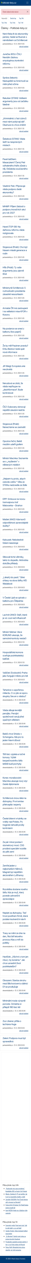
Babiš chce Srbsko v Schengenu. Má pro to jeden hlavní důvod (13, 736)
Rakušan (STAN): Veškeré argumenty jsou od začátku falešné (15, 101)
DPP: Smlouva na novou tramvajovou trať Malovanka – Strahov (14, 502)
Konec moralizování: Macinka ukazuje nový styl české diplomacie (15, 780)
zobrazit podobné (23, 46)
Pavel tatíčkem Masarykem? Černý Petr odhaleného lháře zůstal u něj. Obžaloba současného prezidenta (15, 165)
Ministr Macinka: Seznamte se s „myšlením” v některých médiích (15, 461)
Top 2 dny (4, 22)
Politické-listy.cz (8, 2)
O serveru (22, 1258)
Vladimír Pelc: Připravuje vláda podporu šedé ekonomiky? (14, 189)
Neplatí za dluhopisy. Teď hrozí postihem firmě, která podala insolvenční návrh (15, 916)
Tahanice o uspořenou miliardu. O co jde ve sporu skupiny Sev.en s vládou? (15, 693)
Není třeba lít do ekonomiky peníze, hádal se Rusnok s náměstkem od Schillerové (15, 36)
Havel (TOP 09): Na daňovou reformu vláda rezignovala (13, 229)
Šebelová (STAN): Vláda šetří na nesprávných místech (14, 142)
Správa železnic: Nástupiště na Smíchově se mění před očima (15, 80)
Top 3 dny (12, 22)
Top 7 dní (20, 22)
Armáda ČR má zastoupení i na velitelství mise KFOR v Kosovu (15, 311)
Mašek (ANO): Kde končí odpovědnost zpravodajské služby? (15, 522)
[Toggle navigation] (27, 3)
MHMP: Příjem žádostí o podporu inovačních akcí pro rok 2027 (14, 209)
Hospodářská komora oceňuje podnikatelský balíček (13, 655)
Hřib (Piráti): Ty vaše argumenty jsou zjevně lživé (13, 270)
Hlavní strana (15, 1258)
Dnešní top (13, 18)
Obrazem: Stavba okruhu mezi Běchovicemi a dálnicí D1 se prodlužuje (15, 983)
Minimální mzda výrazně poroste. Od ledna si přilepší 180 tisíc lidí (14, 1003)
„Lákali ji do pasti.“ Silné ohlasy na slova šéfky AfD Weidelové (15, 580)
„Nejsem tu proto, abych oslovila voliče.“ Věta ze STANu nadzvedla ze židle (15, 481)
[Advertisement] (15, 1116)
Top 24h (21, 18)
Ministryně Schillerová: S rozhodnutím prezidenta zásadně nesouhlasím (14, 291)
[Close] (27, 11)
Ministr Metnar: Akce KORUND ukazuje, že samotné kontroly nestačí (14, 635)
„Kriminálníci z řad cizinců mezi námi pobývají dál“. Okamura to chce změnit (14, 121)
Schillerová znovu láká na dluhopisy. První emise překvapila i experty (14, 801)
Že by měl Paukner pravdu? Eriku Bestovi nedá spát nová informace (15, 348)
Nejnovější (4, 18)
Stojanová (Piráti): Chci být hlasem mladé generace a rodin (15, 250)
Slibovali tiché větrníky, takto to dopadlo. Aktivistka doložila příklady (15, 560)
